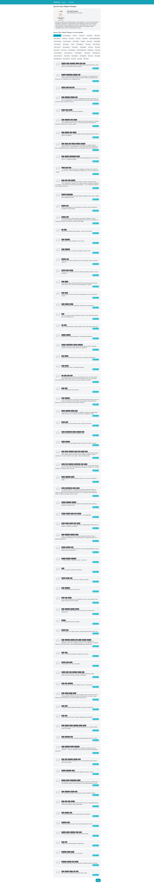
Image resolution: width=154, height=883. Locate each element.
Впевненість (83, 143)
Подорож (66, 365)
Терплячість (79, 431)
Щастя (69, 180)
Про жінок (63, 63)
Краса (66, 180)
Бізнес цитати (68, 502)
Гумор (66, 388)
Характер (70, 109)
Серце (83, 672)
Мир (74, 871)
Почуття (77, 63)
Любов (81, 63)
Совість (74, 693)
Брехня (73, 770)
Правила (78, 156)
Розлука (72, 410)
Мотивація (63, 87)
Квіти (79, 74)
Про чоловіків (80, 344)
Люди (70, 87)
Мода (67, 205)
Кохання (67, 63)
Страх (68, 375)
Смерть (66, 292)
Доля (73, 87)
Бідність (84, 725)
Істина (68, 822)
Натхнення (73, 180)
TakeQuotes (56, 2)
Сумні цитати (72, 63)
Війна (75, 513)
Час (62, 229)
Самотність (78, 143)
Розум (77, 832)
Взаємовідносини (69, 74)
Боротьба (71, 523)
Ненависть (75, 759)
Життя (67, 87)
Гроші (66, 715)
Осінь (70, 167)
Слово (84, 63)
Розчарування (76, 746)
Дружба (74, 488)
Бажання (78, 523)
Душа (66, 464)
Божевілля (63, 620)
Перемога (79, 513)
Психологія (75, 74)
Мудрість (71, 270)
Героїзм (72, 513)
